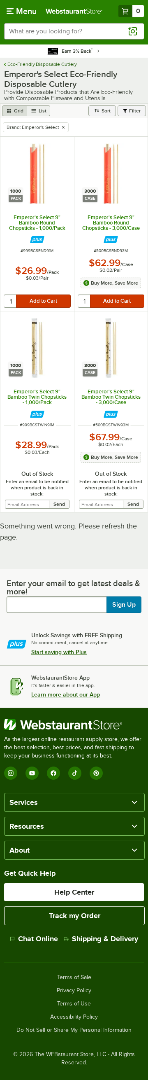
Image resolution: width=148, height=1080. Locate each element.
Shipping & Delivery (105, 939)
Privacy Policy (74, 991)
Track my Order (74, 916)
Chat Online (38, 939)
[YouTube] (32, 773)
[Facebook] (53, 773)
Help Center (74, 892)
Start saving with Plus (59, 652)
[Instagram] (10, 773)
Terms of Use (74, 1004)
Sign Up (124, 604)
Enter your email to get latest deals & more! (73, 587)
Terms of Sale (74, 977)
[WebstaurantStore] (74, 724)
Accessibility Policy (74, 1017)
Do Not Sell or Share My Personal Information (74, 1030)
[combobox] (74, 31)
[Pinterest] (96, 773)
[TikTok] (74, 773)
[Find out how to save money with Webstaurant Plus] (37, 239)
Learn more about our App (65, 694)
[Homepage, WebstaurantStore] (74, 11)
